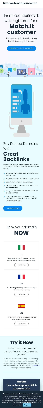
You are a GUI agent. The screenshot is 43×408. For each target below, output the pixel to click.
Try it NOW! (21, 265)
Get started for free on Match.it (21, 48)
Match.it (37, 365)
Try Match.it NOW (12, 208)
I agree (27, 405)
